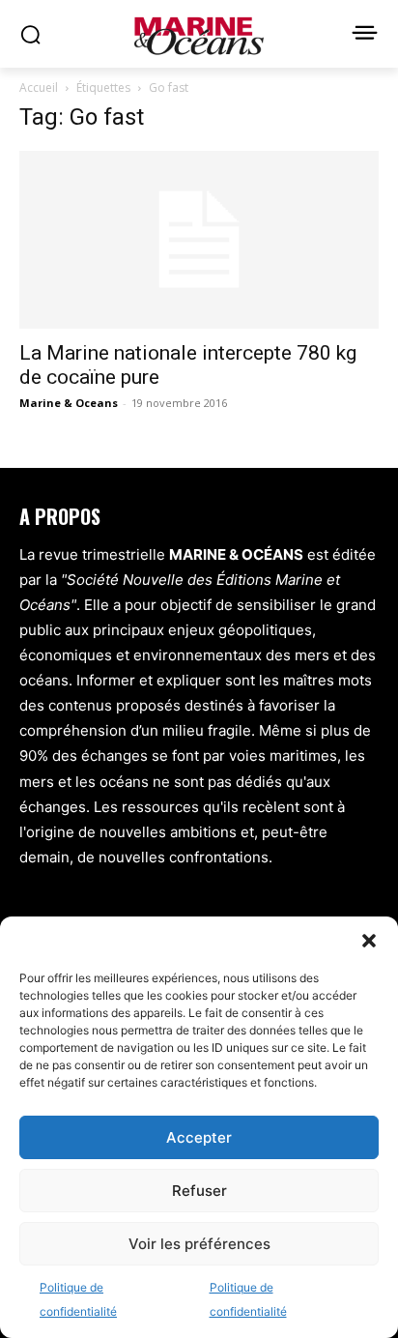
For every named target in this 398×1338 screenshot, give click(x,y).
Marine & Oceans (68, 402)
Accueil (38, 87)
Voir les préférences (199, 1244)
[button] (369, 940)
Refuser (199, 1190)
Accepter (199, 1137)
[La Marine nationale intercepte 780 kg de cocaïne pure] (199, 240)
